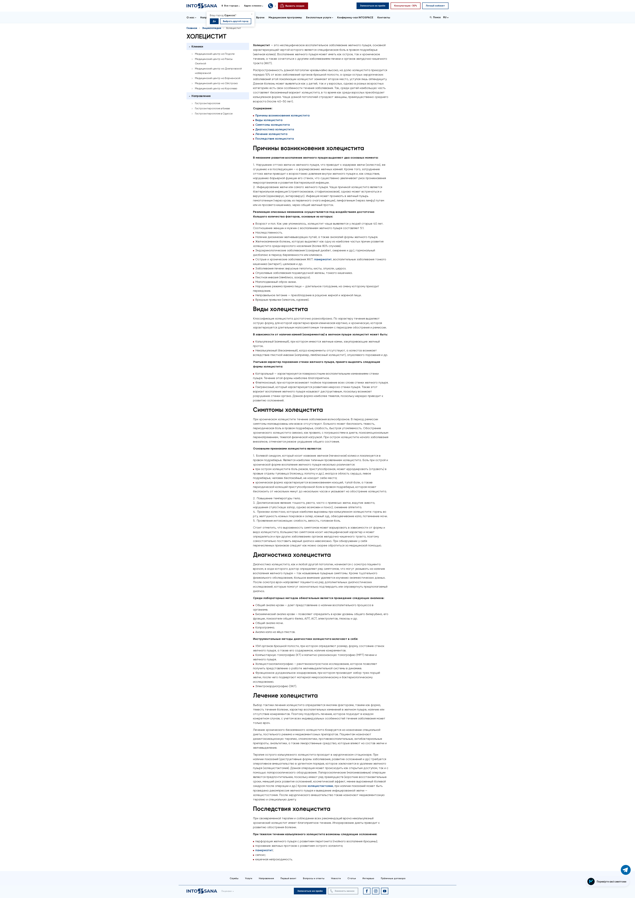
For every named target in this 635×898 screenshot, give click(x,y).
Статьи (351, 878)
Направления (266, 878)
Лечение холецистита (271, 134)
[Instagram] (375, 891)
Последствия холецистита (274, 138)
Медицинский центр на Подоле (215, 53)
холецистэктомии (320, 786)
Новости (336, 878)
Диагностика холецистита (274, 129)
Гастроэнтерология (207, 103)
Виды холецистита (268, 120)
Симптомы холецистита (272, 125)
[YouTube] (384, 891)
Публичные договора (393, 878)
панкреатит (323, 259)
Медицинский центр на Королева (216, 88)
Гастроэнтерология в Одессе (214, 113)
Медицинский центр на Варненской (217, 78)
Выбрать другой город (235, 21)
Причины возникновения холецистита (282, 115)
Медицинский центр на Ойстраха (216, 83)
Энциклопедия (211, 28)
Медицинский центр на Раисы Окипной (214, 61)
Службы (234, 878)
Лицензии (226, 891)
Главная (192, 28)
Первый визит (288, 878)
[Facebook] (366, 891)
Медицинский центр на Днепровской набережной (218, 71)
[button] (232, 5)
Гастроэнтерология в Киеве (212, 108)
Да (214, 21)
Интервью (368, 878)
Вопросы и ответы (313, 878)
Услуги (248, 878)
